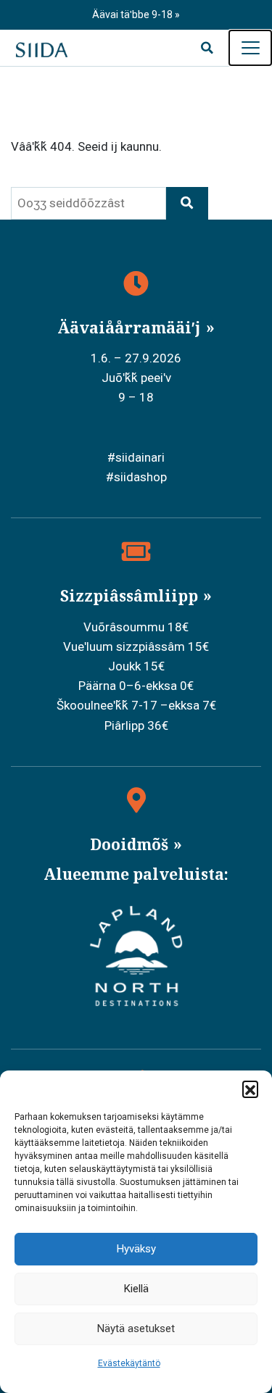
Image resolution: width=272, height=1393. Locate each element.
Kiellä (136, 1288)
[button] (250, 1088)
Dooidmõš (131, 844)
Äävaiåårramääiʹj (130, 327)
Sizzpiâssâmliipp (131, 596)
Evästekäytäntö (129, 1363)
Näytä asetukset (136, 1328)
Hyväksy (136, 1248)
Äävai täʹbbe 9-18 (133, 14)
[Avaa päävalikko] (250, 48)
